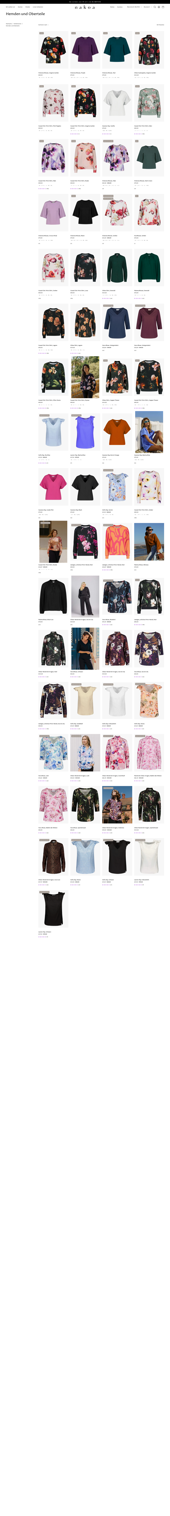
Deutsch (147, 7)
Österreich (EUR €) (133, 7)
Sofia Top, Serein (107, 510)
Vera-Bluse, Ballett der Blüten (47, 827)
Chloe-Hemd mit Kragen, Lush (79, 775)
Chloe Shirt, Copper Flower (110, 400)
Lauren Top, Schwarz (44, 932)
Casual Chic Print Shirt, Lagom (47, 345)
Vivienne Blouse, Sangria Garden (48, 73)
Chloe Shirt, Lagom (76, 345)
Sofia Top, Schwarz (108, 879)
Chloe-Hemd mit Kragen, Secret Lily (81, 619)
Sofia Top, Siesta (139, 723)
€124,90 (136, 75)
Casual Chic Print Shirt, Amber (143, 510)
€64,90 (72, 674)
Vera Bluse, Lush (43, 775)
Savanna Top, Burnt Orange (110, 455)
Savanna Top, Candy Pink (46, 510)
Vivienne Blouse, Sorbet (109, 235)
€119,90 (136, 238)
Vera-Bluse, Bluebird (108, 619)
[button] (10, 7)
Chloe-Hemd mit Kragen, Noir (47, 671)
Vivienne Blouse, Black (77, 235)
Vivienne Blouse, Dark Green (143, 181)
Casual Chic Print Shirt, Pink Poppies (49, 126)
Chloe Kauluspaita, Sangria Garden (145, 73)
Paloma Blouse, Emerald (141, 290)
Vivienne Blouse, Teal (108, 73)
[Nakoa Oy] (85, 7)
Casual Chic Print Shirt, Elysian (79, 400)
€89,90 (40, 75)
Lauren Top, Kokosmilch (141, 879)
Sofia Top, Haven (75, 879)
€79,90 (72, 75)
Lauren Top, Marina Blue (77, 455)
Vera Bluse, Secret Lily (141, 671)
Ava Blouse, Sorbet (140, 235)
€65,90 (40, 830)
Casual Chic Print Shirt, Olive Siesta (49, 400)
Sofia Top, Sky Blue (44, 455)
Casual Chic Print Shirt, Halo (47, 181)
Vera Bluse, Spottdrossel (78, 827)
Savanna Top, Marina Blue (142, 455)
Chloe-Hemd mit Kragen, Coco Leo (49, 879)
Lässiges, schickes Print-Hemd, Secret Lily (51, 723)
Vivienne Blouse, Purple (77, 73)
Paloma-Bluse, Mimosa (141, 565)
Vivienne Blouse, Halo (109, 181)
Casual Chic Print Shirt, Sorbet (47, 290)
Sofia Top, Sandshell (76, 723)
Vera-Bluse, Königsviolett (110, 345)
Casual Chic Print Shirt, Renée (47, 565)
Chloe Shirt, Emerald (108, 290)
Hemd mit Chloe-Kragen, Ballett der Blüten (148, 775)
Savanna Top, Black (76, 510)
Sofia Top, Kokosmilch (109, 723)
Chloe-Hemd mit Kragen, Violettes (113, 827)
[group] (85, 2)
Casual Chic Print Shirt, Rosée (79, 181)
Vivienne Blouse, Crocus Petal (47, 235)
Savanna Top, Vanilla (108, 126)
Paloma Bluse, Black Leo (45, 619)
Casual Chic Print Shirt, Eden (143, 126)
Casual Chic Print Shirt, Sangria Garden (82, 126)
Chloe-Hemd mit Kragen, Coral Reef (113, 775)
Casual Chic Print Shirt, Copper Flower (146, 400)
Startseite (9, 23)
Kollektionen (17, 23)
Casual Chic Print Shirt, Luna (79, 290)
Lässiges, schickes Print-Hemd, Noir (81, 565)
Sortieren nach (42, 25)
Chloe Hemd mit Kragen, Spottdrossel (146, 827)
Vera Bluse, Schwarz (76, 671)
